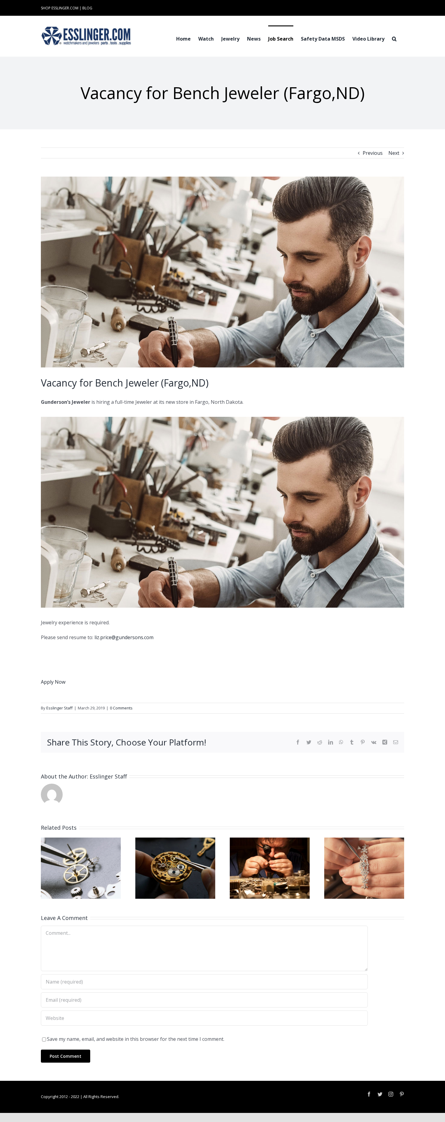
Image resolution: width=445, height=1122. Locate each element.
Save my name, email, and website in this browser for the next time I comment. (135, 1039)
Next (393, 153)
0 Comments (121, 708)
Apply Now (53, 682)
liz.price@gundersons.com (123, 637)
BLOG (87, 8)
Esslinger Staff (59, 708)
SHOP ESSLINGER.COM (59, 8)
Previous (373, 153)
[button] (394, 38)
